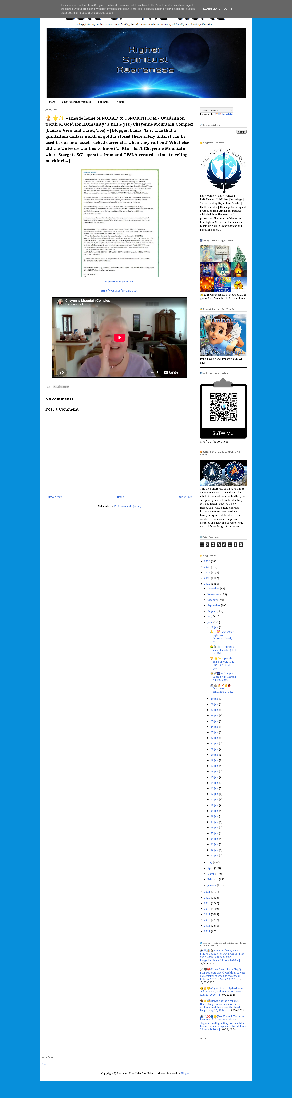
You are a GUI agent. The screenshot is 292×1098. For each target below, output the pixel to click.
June (210, 622)
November (213, 594)
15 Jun (215, 777)
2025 (207, 567)
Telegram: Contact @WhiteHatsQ (119, 282)
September (214, 605)
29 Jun (215, 699)
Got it (227, 8)
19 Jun (215, 755)
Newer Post (55, 497)
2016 (207, 920)
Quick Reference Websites (76, 102)
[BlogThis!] (58, 386)
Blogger (185, 1073)
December (213, 588)
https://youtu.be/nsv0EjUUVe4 (119, 290)
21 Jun (215, 743)
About (120, 102)
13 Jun (215, 788)
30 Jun (215, 627)
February (213, 879)
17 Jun (215, 766)
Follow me (104, 102)
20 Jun (215, 749)
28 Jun (215, 704)
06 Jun (215, 827)
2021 (207, 892)
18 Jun (215, 760)
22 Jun (215, 738)
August (211, 611)
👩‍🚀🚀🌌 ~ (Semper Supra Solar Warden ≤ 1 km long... (223, 676)
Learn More (211, 8)
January (212, 885)
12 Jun (215, 794)
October (212, 600)
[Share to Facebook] (64, 386)
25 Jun (215, 721)
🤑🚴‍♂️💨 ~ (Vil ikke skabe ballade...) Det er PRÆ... (223, 650)
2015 (207, 926)
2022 (207, 584)
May (210, 862)
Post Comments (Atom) (127, 506)
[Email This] (54, 386)
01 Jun (215, 855)
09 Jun (215, 811)
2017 (207, 914)
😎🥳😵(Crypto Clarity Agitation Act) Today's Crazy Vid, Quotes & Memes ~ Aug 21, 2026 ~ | (223, 991)
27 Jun (215, 710)
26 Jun (215, 715)
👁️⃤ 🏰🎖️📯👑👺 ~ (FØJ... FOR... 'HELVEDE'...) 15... (222, 688)
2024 (207, 572)
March (211, 874)
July (210, 616)
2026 (207, 561)
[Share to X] (61, 386)
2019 (207, 903)
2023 (207, 578)
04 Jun (215, 839)
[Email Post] (48, 387)
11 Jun (215, 799)
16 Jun (215, 771)
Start (52, 102)
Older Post (185, 497)
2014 (207, 931)
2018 (207, 909)
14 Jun (215, 783)
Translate (227, 114)
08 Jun (215, 816)
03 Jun (215, 844)
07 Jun (215, 822)
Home (120, 497)
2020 (207, 898)
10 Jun (215, 805)
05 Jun (215, 833)
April (210, 868)
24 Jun (215, 727)
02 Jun (215, 850)
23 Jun (215, 732)
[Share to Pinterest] (67, 386)
